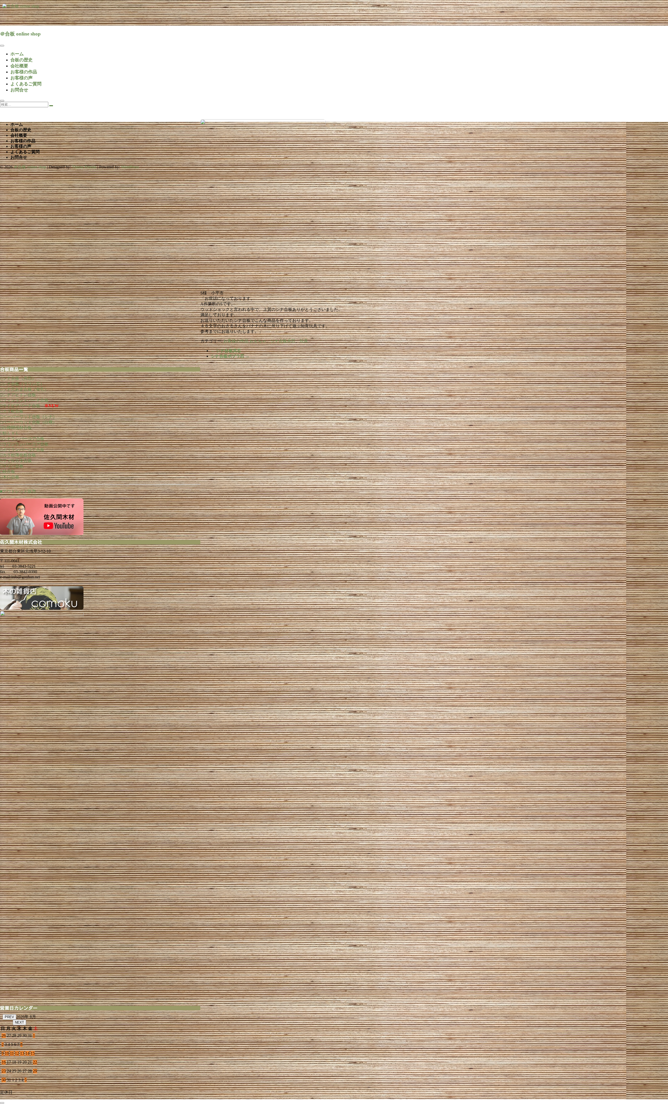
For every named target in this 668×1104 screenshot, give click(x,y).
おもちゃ (257, 341)
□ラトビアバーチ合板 (20, 405)
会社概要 (19, 65)
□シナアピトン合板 (18, 395)
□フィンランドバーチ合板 (24, 400)
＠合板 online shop (20, 34)
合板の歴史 (21, 59)
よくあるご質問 (25, 83)
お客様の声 (21, 77)
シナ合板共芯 (282, 341)
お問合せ (19, 89)
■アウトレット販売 (18, 491)
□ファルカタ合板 (16, 460)
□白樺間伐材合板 (16, 427)
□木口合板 (9, 477)
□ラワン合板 (11, 466)
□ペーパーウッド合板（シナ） (28, 416)
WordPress (130, 167)
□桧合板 (7, 471)
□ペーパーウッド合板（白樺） (28, 422)
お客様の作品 (23, 71)
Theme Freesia (84, 167)
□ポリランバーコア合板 (22, 449)
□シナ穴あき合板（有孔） (24, 389)
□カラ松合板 (11, 411)
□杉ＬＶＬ (9, 433)
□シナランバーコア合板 (22, 438)
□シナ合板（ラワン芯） (22, 384)
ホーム (17, 53)
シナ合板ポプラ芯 (230, 356)
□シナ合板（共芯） (18, 378)
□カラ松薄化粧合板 (18, 455)
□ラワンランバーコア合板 (24, 444)
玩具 (304, 341)
